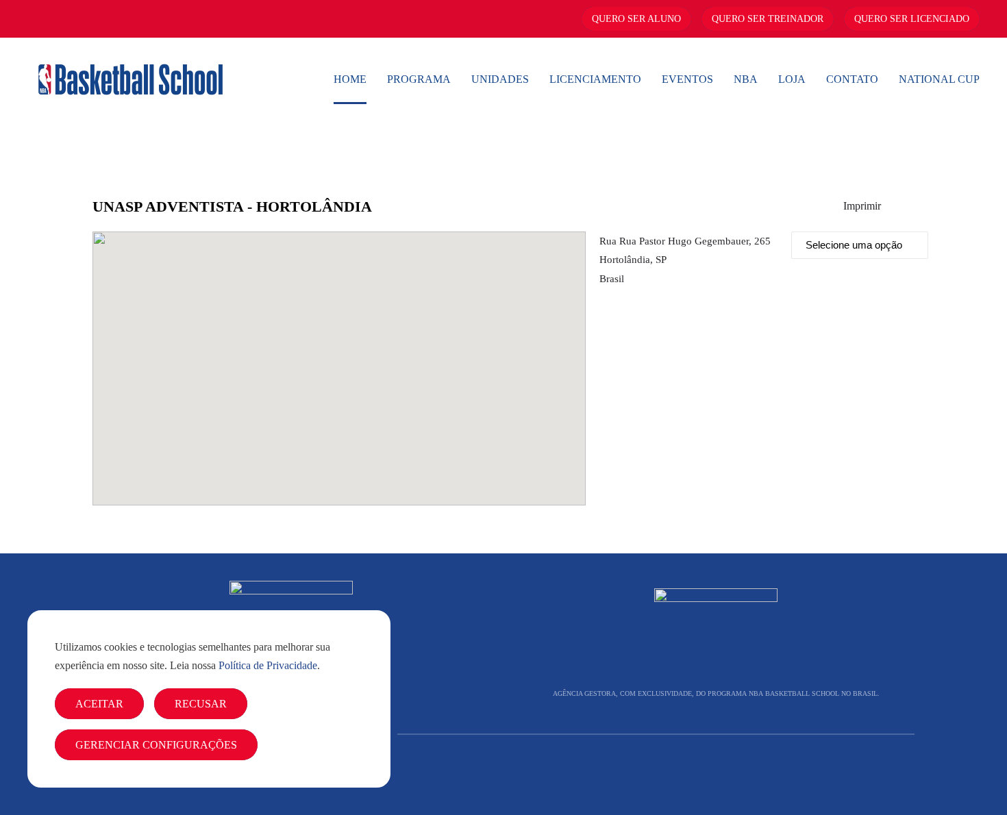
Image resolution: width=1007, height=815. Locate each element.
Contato (852, 79)
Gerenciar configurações (156, 745)
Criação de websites (884, 775)
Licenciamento (595, 79)
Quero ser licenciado (911, 19)
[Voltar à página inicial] (130, 79)
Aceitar (99, 704)
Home (350, 79)
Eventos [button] (687, 79)
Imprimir (862, 206)
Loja (792, 79)
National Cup (939, 79)
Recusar (201, 704)
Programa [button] (419, 79)
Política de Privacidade (268, 665)
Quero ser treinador (767, 19)
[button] (339, 360)
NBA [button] (746, 79)
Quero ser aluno (636, 19)
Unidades (500, 79)
